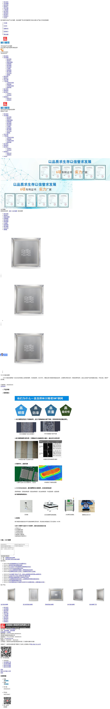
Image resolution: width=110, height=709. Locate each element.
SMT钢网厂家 (7, 662)
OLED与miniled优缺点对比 (16, 568)
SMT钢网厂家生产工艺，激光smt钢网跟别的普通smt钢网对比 (25, 574)
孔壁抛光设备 (10, 85)
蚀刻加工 (6, 6)
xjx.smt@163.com (8, 638)
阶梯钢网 (9, 63)
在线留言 (9, 100)
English (5, 17)
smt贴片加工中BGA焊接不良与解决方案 (19, 575)
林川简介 (6, 14)
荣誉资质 (6, 13)
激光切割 (6, 5)
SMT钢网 (6, 3)
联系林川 (6, 16)
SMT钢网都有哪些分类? (15, 580)
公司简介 (9, 93)
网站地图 (6, 34)
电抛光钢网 (10, 62)
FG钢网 (9, 68)
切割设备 (9, 84)
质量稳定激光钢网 (10, 557)
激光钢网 (9, 65)
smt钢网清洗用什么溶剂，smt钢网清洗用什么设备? (22, 571)
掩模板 (8, 74)
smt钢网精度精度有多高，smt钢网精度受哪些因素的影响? (24, 579)
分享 (9, 671)
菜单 (2, 669)
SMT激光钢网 (7, 663)
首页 (10, 211)
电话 (2, 671)
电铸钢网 (9, 70)
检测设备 (9, 87)
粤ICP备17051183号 (36, 644)
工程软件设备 (10, 82)
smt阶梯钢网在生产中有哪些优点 (17, 563)
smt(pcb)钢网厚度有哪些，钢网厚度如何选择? (21, 570)
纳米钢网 (9, 67)
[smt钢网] (5, 42)
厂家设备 (6, 9)
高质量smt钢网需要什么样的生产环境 (19, 577)
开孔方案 (6, 8)
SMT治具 (9, 73)
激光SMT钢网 (7, 665)
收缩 (2, 672)
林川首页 (6, 2)
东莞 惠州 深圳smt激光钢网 (12, 559)
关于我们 (5, 671)
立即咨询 (3, 386)
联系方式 (9, 98)
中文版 (5, 23)
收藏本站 (6, 28)
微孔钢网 (9, 71)
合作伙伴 (9, 95)
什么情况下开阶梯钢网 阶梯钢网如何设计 (20, 566)
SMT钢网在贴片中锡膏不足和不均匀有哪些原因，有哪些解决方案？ (27, 582)
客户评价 (6, 11)
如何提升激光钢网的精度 (15, 565)
